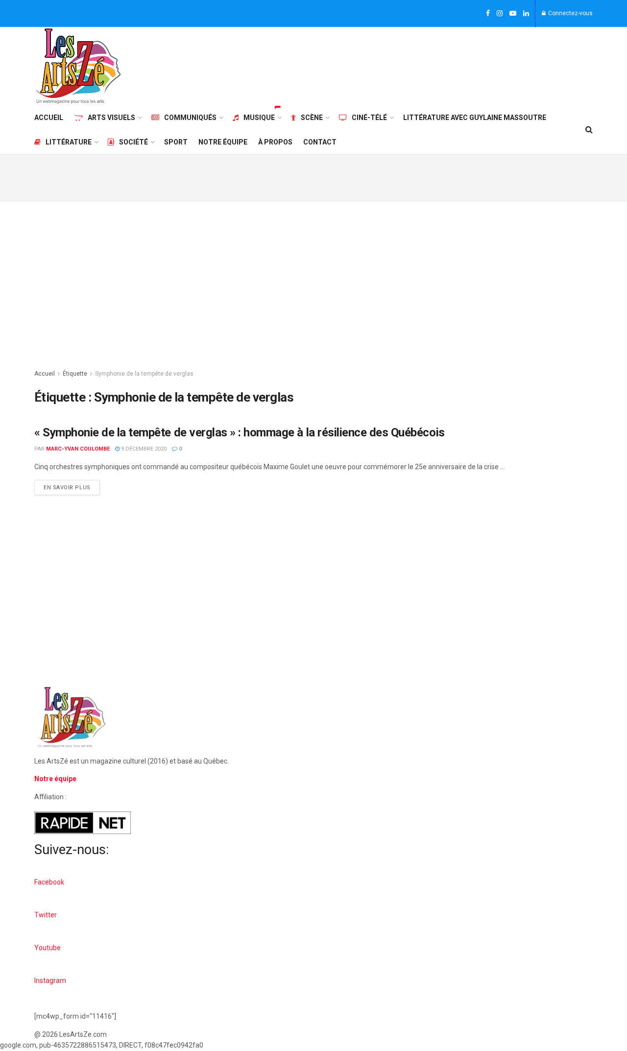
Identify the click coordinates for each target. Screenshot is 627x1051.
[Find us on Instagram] (500, 13)
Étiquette (75, 373)
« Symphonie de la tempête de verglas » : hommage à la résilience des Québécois (239, 432)
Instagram (50, 980)
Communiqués (190, 117)
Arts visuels (111, 117)
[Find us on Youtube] (512, 13)
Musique (259, 117)
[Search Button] (589, 130)
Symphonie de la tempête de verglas (144, 373)
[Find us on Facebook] (488, 13)
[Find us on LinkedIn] (526, 13)
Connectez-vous (570, 13)
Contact (320, 142)
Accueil (48, 117)
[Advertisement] (414, 65)
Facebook (49, 882)
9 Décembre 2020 (143, 449)
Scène (312, 117)
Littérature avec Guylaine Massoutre (474, 117)
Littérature (69, 142)
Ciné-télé (369, 117)
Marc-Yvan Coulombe (78, 449)
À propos (275, 142)
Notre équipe (222, 142)
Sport (176, 142)
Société (133, 142)
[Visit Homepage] (78, 66)
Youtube (47, 948)
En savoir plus (72, 485)
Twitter (45, 915)
